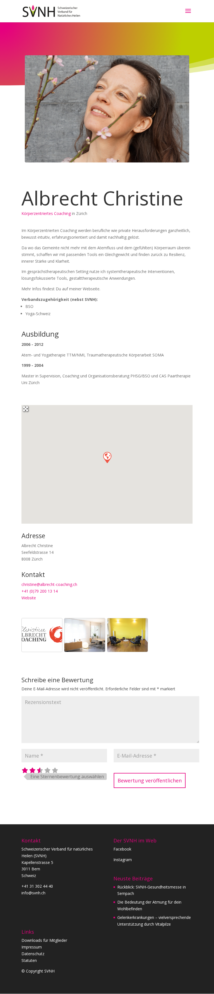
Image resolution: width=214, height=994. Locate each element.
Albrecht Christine (102, 198)
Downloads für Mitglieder (44, 940)
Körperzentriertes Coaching (46, 213)
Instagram (122, 859)
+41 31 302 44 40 (37, 886)
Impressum (31, 947)
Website (28, 597)
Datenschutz (32, 953)
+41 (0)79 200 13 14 (39, 591)
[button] (107, 457)
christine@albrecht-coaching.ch (49, 584)
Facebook (122, 849)
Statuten (29, 960)
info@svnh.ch (33, 892)
